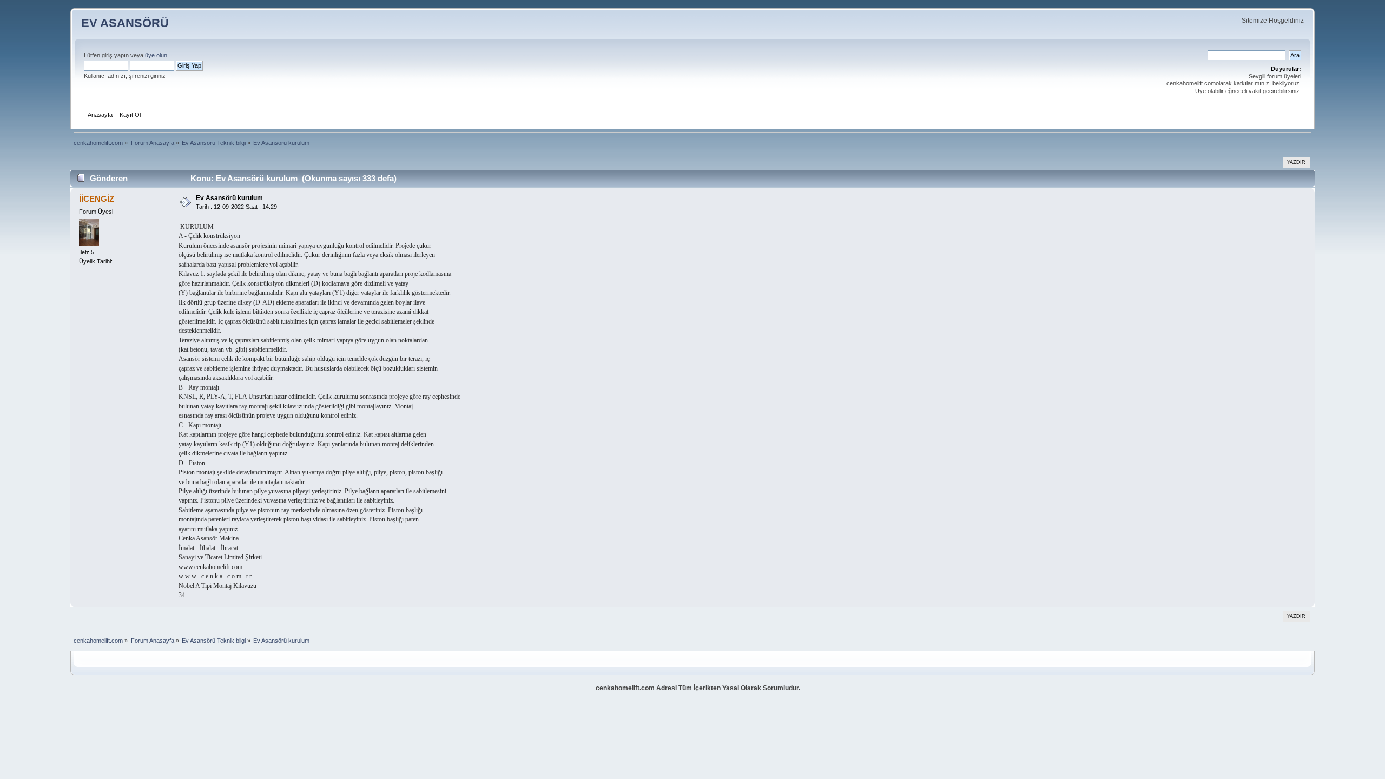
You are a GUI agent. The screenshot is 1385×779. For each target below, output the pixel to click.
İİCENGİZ (96, 198)
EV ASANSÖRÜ (125, 23)
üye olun (156, 55)
